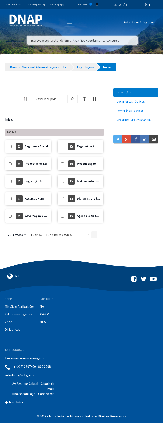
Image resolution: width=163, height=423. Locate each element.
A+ (125, 4)
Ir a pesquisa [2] (36, 4)
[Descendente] (26, 99)
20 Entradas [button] (16, 235)
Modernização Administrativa (97, 164)
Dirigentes (12, 329)
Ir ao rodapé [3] (56, 4)
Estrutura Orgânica (18, 314)
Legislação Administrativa (42, 181)
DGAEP (44, 314)
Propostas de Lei (36, 164)
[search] (73, 99)
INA (41, 306)
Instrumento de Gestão (92, 181)
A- (115, 5)
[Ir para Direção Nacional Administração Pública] (26, 20)
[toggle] (19, 99)
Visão (8, 322)
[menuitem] (135, 92)
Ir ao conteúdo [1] (15, 4)
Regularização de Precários (95, 146)
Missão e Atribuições (19, 306)
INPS (42, 322)
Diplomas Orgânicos (90, 198)
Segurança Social (36, 146)
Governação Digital (38, 216)
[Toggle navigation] (48, 23)
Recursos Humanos (37, 198)
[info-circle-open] (84, 99)
